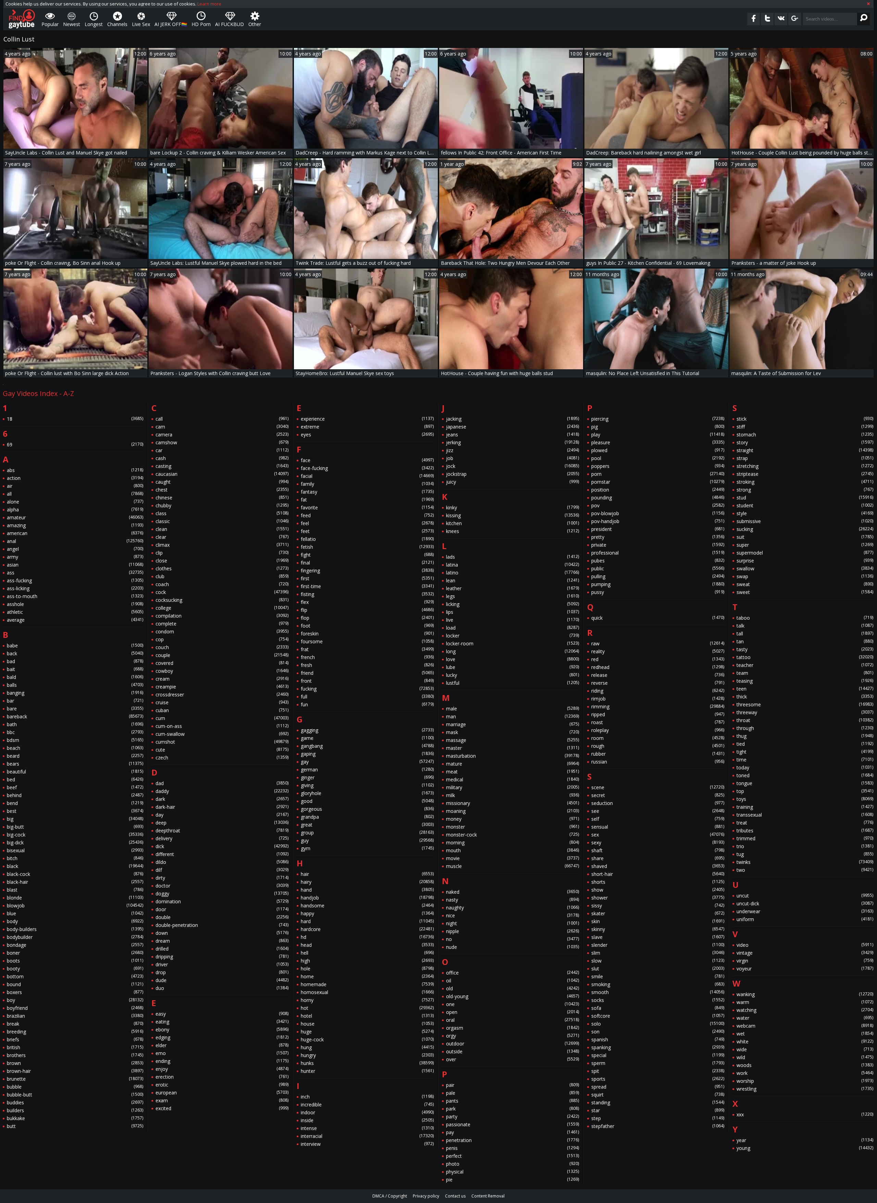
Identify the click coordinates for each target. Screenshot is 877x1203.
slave (657, 937)
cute (222, 749)
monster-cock (512, 834)
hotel (367, 1016)
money (512, 819)
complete (222, 623)
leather (512, 588)
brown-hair (75, 1071)
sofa (657, 1008)
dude (222, 980)
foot (367, 625)
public (657, 568)
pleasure (657, 442)
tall (805, 633)
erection (222, 1077)
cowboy (222, 671)
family (367, 484)
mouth (512, 850)
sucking (805, 529)
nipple (512, 931)
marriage (512, 724)
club (222, 576)
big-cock (75, 834)
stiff (805, 426)
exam (222, 1100)
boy (75, 1000)
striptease (805, 474)
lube (512, 667)
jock (512, 466)
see (657, 811)
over (512, 1059)
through (805, 728)
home (367, 976)
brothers (75, 1055)
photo (512, 1164)
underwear (805, 911)
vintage (805, 953)
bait (75, 669)
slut (657, 968)
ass (75, 572)
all (75, 494)
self (657, 819)
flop (367, 618)
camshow (222, 442)
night (512, 923)
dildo (222, 862)
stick (805, 419)
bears (75, 763)
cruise (222, 702)
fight (367, 554)
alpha (75, 509)
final (367, 562)
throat (805, 720)
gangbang (367, 746)
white (805, 1041)
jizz (512, 450)
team (805, 673)
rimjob (657, 698)
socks (657, 1000)
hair (367, 874)
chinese (222, 497)
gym (367, 848)
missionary (512, 803)
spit (657, 1071)
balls (75, 685)
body (75, 921)
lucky (512, 675)
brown (75, 1063)
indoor (367, 1112)
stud (805, 497)
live (512, 620)
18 (75, 419)
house (367, 1023)
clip (222, 552)
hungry (367, 1055)
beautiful (75, 771)
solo (657, 1023)
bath (75, 724)
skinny (657, 929)
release (657, 675)
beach (75, 748)
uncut (805, 895)
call (222, 419)
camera (222, 434)
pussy (657, 592)
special (657, 1055)
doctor (222, 885)
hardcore (367, 929)
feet (367, 531)
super (805, 545)
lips (512, 612)
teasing (805, 681)
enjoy (222, 1069)
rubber (657, 754)
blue (75, 913)
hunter (367, 1071)
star (657, 1110)
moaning (512, 811)
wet (805, 1033)
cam (222, 426)
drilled (222, 948)
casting (222, 466)
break (75, 1023)
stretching (805, 466)
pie (512, 1179)
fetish (367, 547)
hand (367, 889)
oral (512, 1020)
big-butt (75, 826)
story (805, 442)
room (657, 738)
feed (367, 515)
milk (512, 795)
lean (512, 580)
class (222, 513)
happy (367, 913)
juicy (512, 482)
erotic (222, 1084)
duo (222, 988)
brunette (75, 1079)
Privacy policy (426, 1196)
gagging (367, 730)
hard (367, 921)
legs (512, 596)
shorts (657, 882)
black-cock (75, 874)
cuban (222, 710)
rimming (657, 706)
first (367, 578)
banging (75, 693)
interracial (367, 1136)
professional (657, 552)
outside (512, 1051)
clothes (222, 568)
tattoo (805, 657)
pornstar (657, 482)
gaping (367, 754)
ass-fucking (75, 580)
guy (367, 840)
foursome (367, 641)
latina (512, 564)
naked (512, 892)
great (367, 824)
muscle (512, 866)
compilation (222, 615)
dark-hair (222, 807)
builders (75, 1110)
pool (657, 458)
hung (367, 1047)
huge (367, 1031)
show (657, 889)
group (367, 832)
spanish (657, 1039)
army (75, 557)
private (657, 545)
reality (657, 651)
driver (222, 964)
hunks (367, 1063)
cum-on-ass (222, 726)
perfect (512, 1156)
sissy (657, 905)
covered (222, 663)
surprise (805, 560)
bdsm (75, 740)
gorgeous (367, 809)
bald (75, 677)
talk (805, 625)
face (367, 460)
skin (657, 921)
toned (805, 775)
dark (222, 799)
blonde (75, 897)
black (75, 866)
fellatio (367, 539)
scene (657, 787)
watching (805, 1010)
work (805, 1073)
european (222, 1092)
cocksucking (222, 600)
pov (657, 505)
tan (805, 641)
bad (75, 661)
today (805, 767)
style (805, 513)
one (512, 1004)
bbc (75, 732)
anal (75, 541)
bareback (75, 716)
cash (222, 458)
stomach (805, 434)
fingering (367, 570)
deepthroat (222, 830)
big (75, 819)
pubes (657, 560)
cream (222, 678)
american (75, 533)
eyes (367, 434)
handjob (367, 897)
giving (367, 785)
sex (657, 834)
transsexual (805, 814)
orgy (512, 1035)
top (805, 791)
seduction (657, 803)
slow (657, 960)
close (222, 560)
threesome (805, 704)
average (75, 620)
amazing (75, 525)
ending (222, 1061)
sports (657, 1079)
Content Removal (488, 1196)
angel (75, 549)
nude (512, 947)
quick (657, 618)
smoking (657, 984)
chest (222, 489)
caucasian (222, 474)
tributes (805, 830)
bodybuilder (75, 937)
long (512, 651)
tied (805, 744)
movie (512, 858)
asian (75, 564)
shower (657, 897)
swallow (805, 568)
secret (657, 795)
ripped (657, 714)
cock (222, 592)
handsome (367, 905)
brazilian (75, 1016)
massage (512, 740)
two (805, 870)
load (512, 627)
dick (222, 846)
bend (75, 803)
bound (75, 984)
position (657, 489)
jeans (512, 434)
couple (222, 655)
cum (222, 718)
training (805, 807)
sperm (657, 1063)
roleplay (657, 730)
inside (367, 1120)
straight (805, 450)
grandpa (367, 817)
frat (367, 649)
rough (657, 746)
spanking (657, 1047)
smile (657, 976)
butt (75, 1126)
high (367, 960)
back (75, 653)
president (657, 529)
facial (367, 476)
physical (512, 1171)
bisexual (75, 850)
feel (367, 523)
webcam (805, 1025)
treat (805, 822)
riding (657, 690)
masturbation (512, 756)
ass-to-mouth (75, 596)
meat (512, 771)
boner (75, 953)
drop (222, 972)
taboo (805, 618)
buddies (75, 1102)
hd (367, 937)
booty (75, 968)
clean (222, 529)
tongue (805, 783)
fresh (367, 665)
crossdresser (222, 694)
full (367, 696)
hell (367, 953)
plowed (657, 450)
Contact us (455, 1196)
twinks (805, 862)
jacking (512, 419)
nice (512, 915)
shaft (657, 850)
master (512, 748)
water (805, 1018)
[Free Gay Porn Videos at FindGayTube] (21, 19)
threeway (805, 712)
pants (512, 1100)
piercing (657, 419)
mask (512, 732)
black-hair (75, 882)
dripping (222, 956)
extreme (367, 426)
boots (75, 960)
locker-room (512, 643)
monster (512, 826)
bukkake (75, 1118)
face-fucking (367, 468)
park (512, 1108)
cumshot (222, 742)
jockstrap (512, 474)
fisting (367, 594)
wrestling (805, 1089)
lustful (512, 683)
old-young (512, 996)
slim (657, 953)
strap (805, 458)
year (805, 1140)
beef (75, 787)
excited (222, 1108)
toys (805, 799)
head (367, 945)
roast (657, 722)
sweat (805, 584)
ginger (367, 777)
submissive (805, 521)
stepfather (657, 1126)
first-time (367, 586)
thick (805, 696)
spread (657, 1086)
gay (367, 761)
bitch (75, 858)
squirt (657, 1094)
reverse (657, 683)
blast (75, 889)
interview (367, 1144)
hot (367, 1008)
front (367, 681)
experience (367, 419)
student (805, 505)
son (657, 1031)
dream (222, 941)
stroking (805, 482)
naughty (512, 907)
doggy (222, 893)
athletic (75, 612)
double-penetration (222, 925)
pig (657, 426)
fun (367, 704)
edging (222, 1037)
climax (222, 545)
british (75, 1047)
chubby (222, 505)
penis (512, 1148)
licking (512, 604)
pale (512, 1093)
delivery (222, 838)
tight (805, 751)
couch (222, 647)
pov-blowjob (657, 513)
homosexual (367, 992)
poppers (657, 466)
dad (222, 783)
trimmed (805, 838)
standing (657, 1102)
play (657, 434)
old (512, 988)
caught (222, 482)
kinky (512, 507)
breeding (75, 1031)
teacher (805, 665)
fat (367, 499)
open (512, 1012)
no (512, 939)
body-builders (75, 929)
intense (367, 1128)
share (657, 858)
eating (222, 1021)
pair (512, 1085)
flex (367, 602)
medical (512, 779)
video (805, 945)
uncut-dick (805, 903)
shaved (657, 866)
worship (805, 1081)
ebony (222, 1029)
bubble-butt (75, 1094)
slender (657, 945)
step (657, 1118)
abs (75, 470)
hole (367, 968)
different (222, 854)
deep (222, 822)
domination (222, 901)
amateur (75, 517)
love (512, 659)
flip (367, 610)
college (222, 608)
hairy (367, 882)
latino (512, 572)
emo (222, 1053)
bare (75, 708)
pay (512, 1132)
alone (75, 501)
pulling (657, 576)
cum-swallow (222, 734)
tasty (805, 649)
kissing (512, 515)
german (367, 769)
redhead (657, 667)
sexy (657, 842)
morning (512, 842)
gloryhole (367, 793)
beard (75, 756)
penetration (512, 1140)
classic (222, 521)
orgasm (512, 1028)
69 (75, 444)
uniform (805, 919)
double (222, 917)
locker (512, 635)
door (222, 909)
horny (367, 1000)
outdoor (512, 1043)
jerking (512, 442)
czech (222, 757)
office (512, 972)
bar (75, 700)
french (367, 657)
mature (512, 763)
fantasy (367, 491)
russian (657, 761)
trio (805, 846)
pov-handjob (657, 521)
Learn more (209, 4)
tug (805, 854)
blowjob (75, 905)
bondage (75, 945)
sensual (657, 826)
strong (805, 489)
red (657, 659)
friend (367, 673)
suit (805, 537)
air (75, 486)
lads (512, 557)
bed (75, 779)
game (367, 738)
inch (367, 1096)
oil (512, 980)
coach (222, 584)
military (512, 787)
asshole (75, 604)
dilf (222, 870)
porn (657, 474)
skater (657, 913)
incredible (367, 1104)
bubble (75, 1086)
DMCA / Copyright (389, 1196)
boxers (75, 992)
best (75, 811)
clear (222, 537)
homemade (367, 984)
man (512, 716)
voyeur (805, 968)
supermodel (805, 552)
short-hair (657, 874)
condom (222, 631)
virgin (805, 960)
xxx (805, 1114)
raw (657, 643)
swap (805, 576)
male (512, 708)
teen (805, 688)
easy (222, 1013)
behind (75, 795)
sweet (805, 592)
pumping (657, 584)
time (805, 759)
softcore (657, 1016)
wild (805, 1057)
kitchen (512, 523)
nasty (512, 899)
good (367, 801)
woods (805, 1065)
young (805, 1148)
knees (512, 531)
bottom (75, 976)
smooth (657, 992)
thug (805, 736)
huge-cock (367, 1039)
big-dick (75, 842)
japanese (512, 426)
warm (805, 1002)
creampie (222, 686)
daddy (222, 791)
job (512, 458)
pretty (657, 537)
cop (222, 639)
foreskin (367, 633)
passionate (512, 1124)
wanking (805, 994)
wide (805, 1049)
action (75, 478)
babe (75, 645)
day (222, 814)
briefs (75, 1039)
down (222, 933)
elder (222, 1045)
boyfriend (75, 1008)
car (222, 450)
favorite (367, 507)
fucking (367, 688)
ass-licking (75, 588)
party (512, 1116)
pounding (657, 497)
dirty (222, 878)
